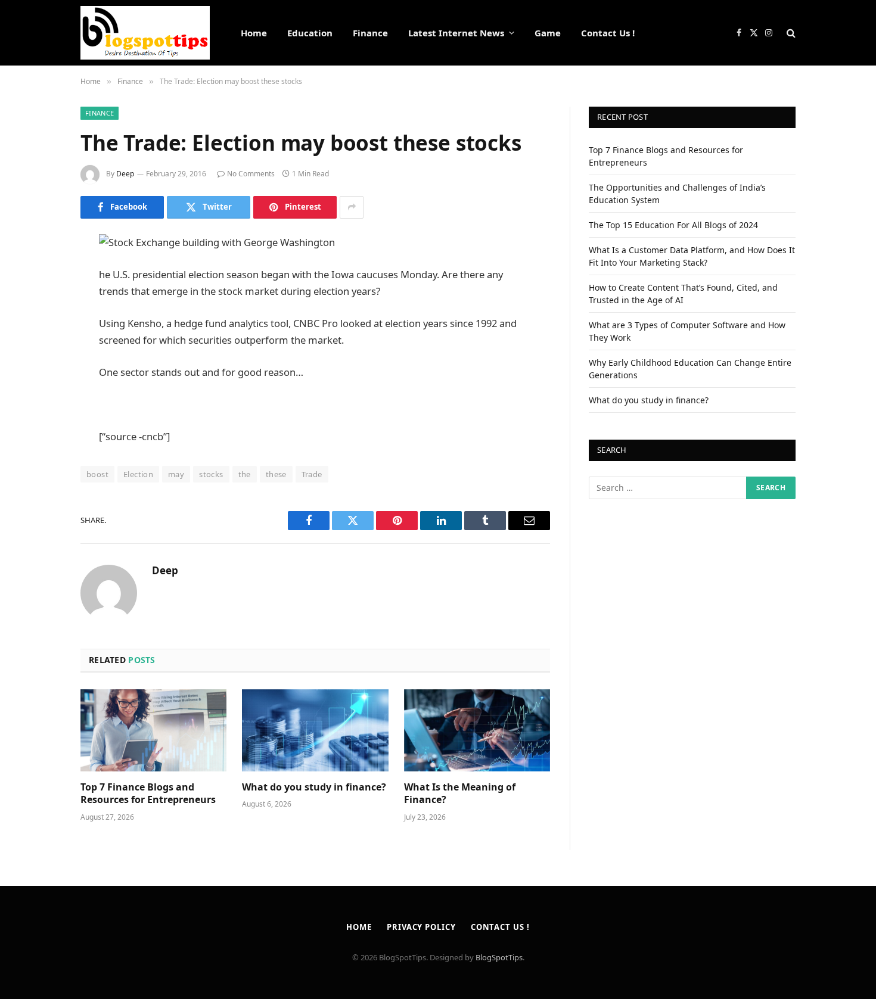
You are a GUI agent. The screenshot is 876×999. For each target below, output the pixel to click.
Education (310, 33)
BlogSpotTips (499, 957)
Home (254, 33)
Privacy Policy (421, 927)
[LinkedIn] (39, 334)
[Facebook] (39, 273)
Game (548, 33)
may (176, 474)
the (244, 474)
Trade (312, 474)
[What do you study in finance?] (315, 730)
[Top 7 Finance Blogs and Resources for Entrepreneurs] (153, 730)
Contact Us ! (608, 33)
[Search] (790, 33)
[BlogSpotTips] (145, 33)
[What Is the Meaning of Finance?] (477, 730)
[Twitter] (39, 303)
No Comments (251, 174)
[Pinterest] (39, 364)
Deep (125, 174)
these (276, 474)
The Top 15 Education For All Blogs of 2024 (673, 225)
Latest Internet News (456, 33)
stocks (211, 474)
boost (97, 474)
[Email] (39, 394)
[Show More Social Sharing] (352, 207)
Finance (370, 33)
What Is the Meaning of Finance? (459, 794)
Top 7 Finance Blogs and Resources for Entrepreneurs (148, 794)
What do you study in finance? (314, 787)
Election (138, 474)
